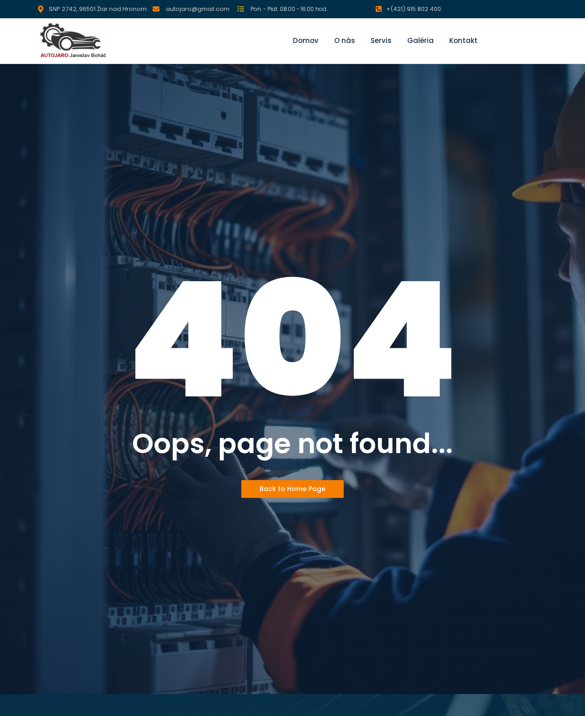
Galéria (420, 40)
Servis (381, 40)
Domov (306, 40)
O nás (344, 40)
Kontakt (463, 40)
